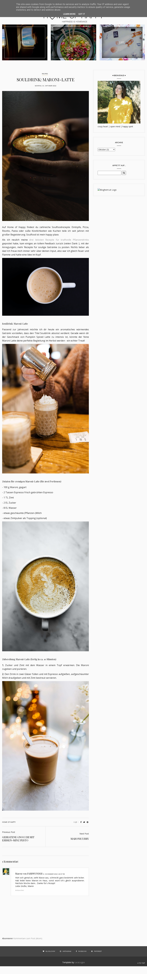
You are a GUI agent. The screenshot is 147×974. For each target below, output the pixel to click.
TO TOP (141, 963)
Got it (81, 14)
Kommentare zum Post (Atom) (27, 938)
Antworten (19, 890)
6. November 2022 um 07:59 (54, 874)
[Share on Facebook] (80, 822)
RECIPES (45, 74)
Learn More (69, 14)
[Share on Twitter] (84, 822)
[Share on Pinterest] (87, 822)
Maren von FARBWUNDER (28, 873)
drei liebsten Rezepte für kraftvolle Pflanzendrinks (59, 239)
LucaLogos (80, 962)
